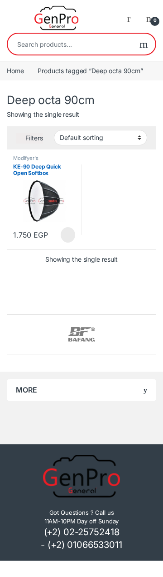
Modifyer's (25, 158)
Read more (67, 235)
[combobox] (70, 44)
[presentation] (153, 335)
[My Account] (132, 18)
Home (15, 71)
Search (143, 44)
